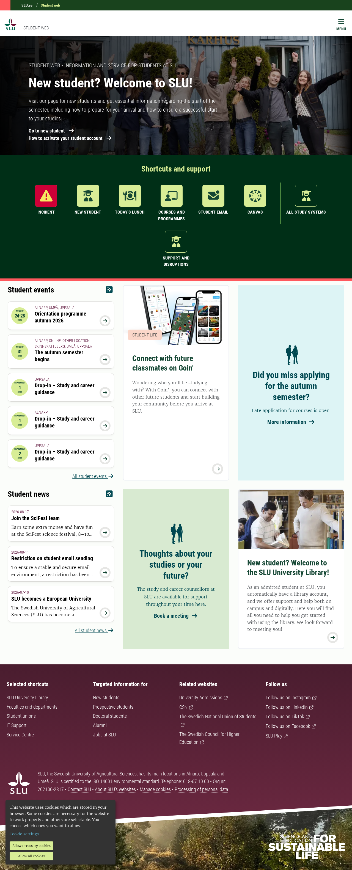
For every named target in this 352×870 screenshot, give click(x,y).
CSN (183, 707)
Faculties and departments (32, 707)
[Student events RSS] (109, 291)
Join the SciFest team (35, 518)
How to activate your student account (66, 138)
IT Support (16, 725)
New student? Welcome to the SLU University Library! (288, 567)
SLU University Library (27, 697)
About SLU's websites (115, 789)
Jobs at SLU (104, 735)
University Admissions (200, 697)
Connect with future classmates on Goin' (163, 363)
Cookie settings (24, 834)
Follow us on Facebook (288, 726)
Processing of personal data (201, 789)
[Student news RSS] (109, 495)
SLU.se (26, 5)
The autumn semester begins (59, 356)
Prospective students (113, 707)
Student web (50, 5)
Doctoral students (110, 716)
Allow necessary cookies (31, 846)
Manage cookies (155, 789)
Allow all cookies (31, 856)
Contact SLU (79, 789)
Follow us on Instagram (288, 697)
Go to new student (47, 131)
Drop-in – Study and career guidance (65, 389)
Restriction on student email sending (52, 558)
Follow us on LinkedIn (287, 707)
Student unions (21, 716)
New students (106, 697)
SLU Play (274, 736)
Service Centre (20, 735)
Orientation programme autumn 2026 (60, 317)
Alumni (100, 725)
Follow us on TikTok (285, 716)
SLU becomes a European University (51, 598)
